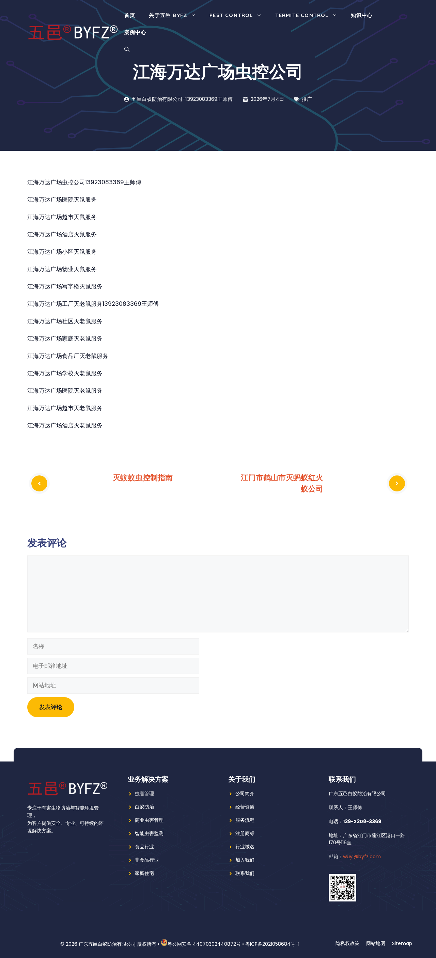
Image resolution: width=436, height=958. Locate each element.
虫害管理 (144, 793)
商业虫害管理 (149, 820)
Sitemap (402, 943)
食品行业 (144, 846)
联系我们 (244, 873)
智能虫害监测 (149, 833)
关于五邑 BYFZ (168, 15)
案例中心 (135, 32)
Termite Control (302, 15)
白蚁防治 (144, 806)
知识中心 (362, 15)
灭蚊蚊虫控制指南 (143, 477)
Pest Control (231, 15)
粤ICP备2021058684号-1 (272, 944)
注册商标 (244, 833)
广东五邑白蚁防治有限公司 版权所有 (117, 944)
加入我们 (244, 860)
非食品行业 (147, 860)
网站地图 (375, 943)
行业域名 (244, 846)
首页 (129, 15)
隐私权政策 (347, 943)
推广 (307, 99)
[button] (127, 49)
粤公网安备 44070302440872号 (204, 944)
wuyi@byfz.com (362, 856)
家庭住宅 (144, 873)
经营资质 (244, 806)
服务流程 (244, 820)
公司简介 (244, 793)
